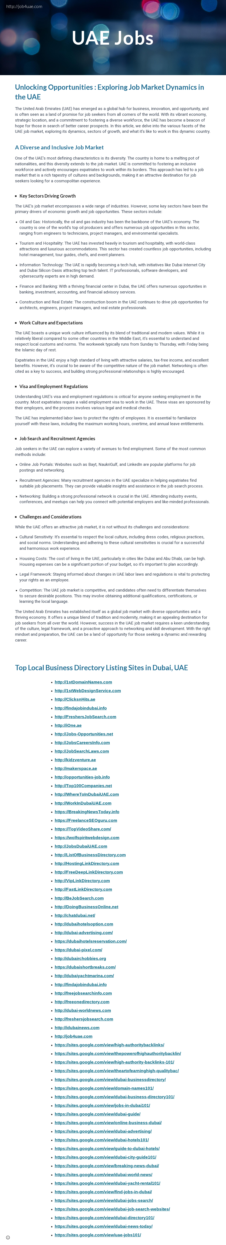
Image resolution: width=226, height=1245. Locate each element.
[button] (8, 1237)
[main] (113, 37)
